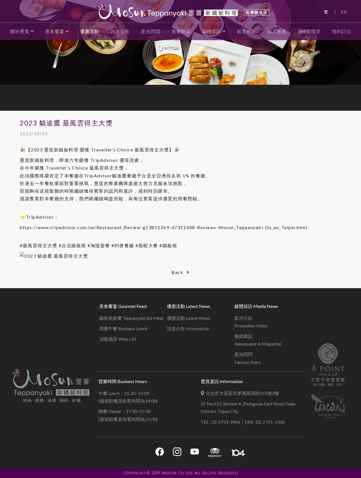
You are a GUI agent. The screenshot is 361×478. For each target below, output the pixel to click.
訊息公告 (120, 31)
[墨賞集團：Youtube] (194, 452)
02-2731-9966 (226, 422)
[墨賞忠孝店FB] (159, 452)
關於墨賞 (19, 31)
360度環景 (309, 31)
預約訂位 (341, 31)
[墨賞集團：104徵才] (238, 453)
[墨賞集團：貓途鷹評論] (215, 453)
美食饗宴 (54, 31)
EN (344, 11)
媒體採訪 (211, 31)
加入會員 (277, 31)
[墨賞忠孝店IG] (177, 452)
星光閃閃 (150, 31)
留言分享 (246, 31)
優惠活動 (89, 31)
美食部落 (181, 31)
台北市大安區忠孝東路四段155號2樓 (242, 393)
